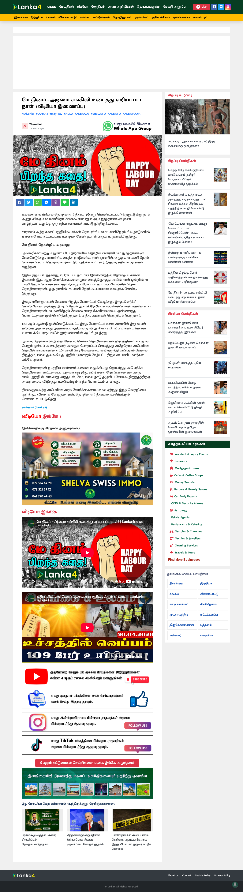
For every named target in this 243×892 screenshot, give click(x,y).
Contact (186, 875)
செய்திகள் (66, 6)
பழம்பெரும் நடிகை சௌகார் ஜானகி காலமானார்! (188, 345)
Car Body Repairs (185, 496)
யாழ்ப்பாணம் (179, 604)
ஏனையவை (181, 17)
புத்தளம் (206, 625)
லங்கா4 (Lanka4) (34, 407)
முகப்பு (51, 6)
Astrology (180, 510)
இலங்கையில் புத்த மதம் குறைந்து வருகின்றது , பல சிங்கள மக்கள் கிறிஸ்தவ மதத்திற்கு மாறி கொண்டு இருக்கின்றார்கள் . (187, 204)
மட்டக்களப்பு (209, 614)
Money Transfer (185, 482)
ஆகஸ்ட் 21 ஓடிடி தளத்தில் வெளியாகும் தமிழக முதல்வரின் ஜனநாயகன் (186, 427)
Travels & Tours (185, 552)
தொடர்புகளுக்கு (148, 6)
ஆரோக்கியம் (160, 17)
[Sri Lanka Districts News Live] (87, 783)
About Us (173, 875)
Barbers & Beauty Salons (190, 489)
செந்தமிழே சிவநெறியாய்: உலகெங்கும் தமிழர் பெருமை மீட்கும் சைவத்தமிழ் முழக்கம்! (186, 177)
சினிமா (85, 17)
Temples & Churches (188, 531)
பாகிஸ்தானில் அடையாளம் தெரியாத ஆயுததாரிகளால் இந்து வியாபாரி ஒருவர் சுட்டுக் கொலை (131, 842)
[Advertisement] (121, 62)
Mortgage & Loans (187, 468)
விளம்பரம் (200, 17)
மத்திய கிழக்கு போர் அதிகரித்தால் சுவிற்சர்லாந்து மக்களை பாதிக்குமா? (188, 277)
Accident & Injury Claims (191, 454)
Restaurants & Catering (186, 524)
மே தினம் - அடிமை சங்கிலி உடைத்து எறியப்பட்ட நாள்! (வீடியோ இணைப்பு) (187, 297)
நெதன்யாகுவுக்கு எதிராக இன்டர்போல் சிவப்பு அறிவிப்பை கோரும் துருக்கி (85, 840)
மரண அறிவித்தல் (121, 6)
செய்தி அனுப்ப (174, 6)
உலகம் (50, 17)
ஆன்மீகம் (141, 17)
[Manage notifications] (235, 885)
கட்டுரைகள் (101, 17)
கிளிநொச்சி (208, 604)
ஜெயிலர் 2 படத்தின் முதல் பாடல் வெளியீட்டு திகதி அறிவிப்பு (186, 407)
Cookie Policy (203, 875)
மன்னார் (175, 635)
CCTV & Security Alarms (187, 503)
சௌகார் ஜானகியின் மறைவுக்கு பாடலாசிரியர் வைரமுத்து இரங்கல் (185, 328)
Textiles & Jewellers (188, 538)
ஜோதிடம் (98, 6)
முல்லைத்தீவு (179, 614)
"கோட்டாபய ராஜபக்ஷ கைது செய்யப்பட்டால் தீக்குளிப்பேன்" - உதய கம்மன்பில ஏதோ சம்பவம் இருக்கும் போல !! (187, 233)
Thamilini (35, 124)
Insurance (181, 461)
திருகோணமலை (182, 625)
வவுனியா (207, 635)
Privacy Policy (222, 875)
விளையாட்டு (67, 17)
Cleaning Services (186, 545)
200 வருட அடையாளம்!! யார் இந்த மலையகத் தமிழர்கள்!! (191, 143)
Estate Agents (180, 517)
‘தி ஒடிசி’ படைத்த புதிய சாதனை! (184, 365)
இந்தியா (37, 17)
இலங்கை (21, 17)
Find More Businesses (184, 559)
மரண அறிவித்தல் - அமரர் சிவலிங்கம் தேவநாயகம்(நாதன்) (39, 840)
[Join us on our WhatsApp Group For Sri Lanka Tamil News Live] (127, 126)
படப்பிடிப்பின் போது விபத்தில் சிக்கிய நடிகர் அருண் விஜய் (184, 387)
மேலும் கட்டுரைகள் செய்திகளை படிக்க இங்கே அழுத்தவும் (87, 763)
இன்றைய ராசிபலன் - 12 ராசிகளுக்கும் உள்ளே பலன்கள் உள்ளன (184, 257)
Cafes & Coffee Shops (188, 475)
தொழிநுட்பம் (122, 17)
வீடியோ (82, 6)
